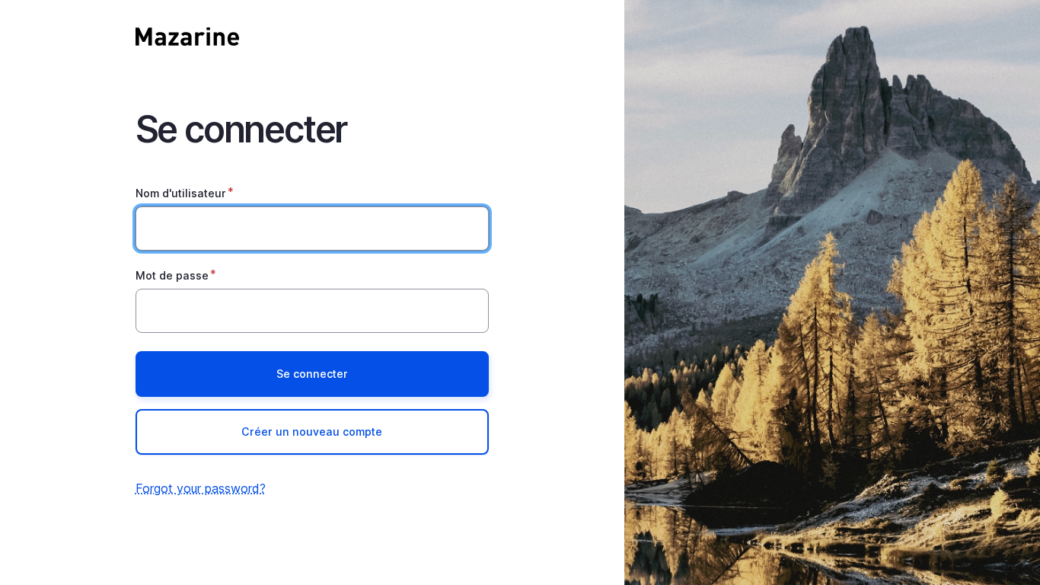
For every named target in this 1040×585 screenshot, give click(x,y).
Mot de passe (172, 275)
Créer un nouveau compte (311, 431)
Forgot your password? (201, 488)
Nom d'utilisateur (181, 193)
